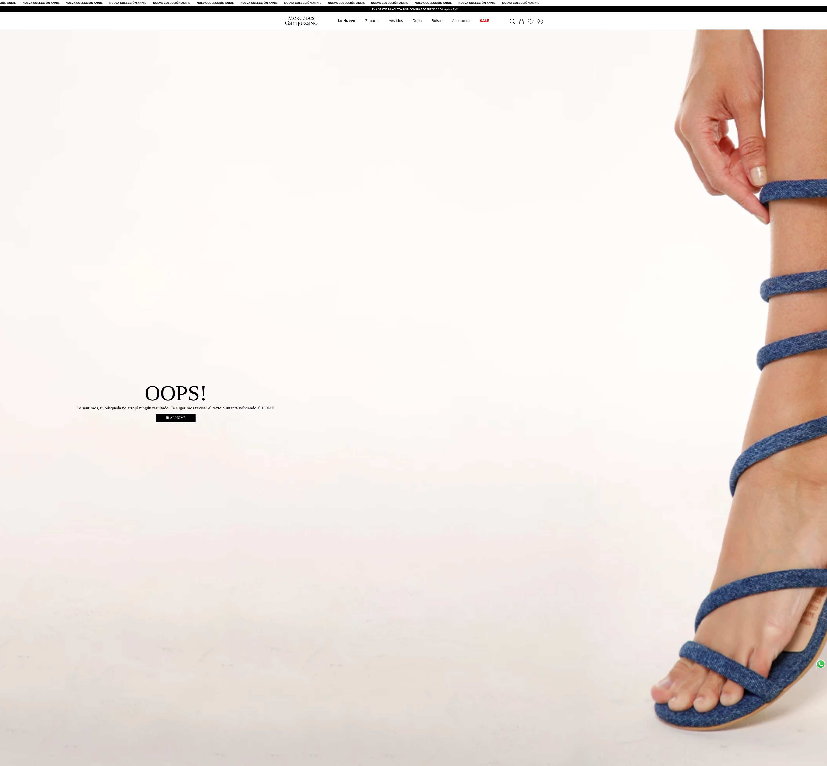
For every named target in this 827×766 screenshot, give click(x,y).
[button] (821, 711)
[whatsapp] (820, 665)
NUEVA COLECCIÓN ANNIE (57, 3)
